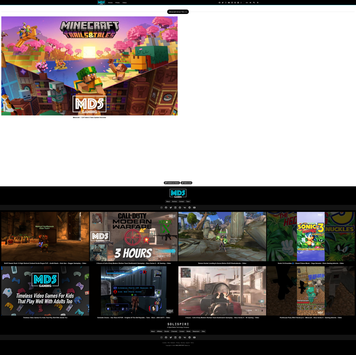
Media (188, 331)
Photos (117, 3)
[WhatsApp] (241, 2)
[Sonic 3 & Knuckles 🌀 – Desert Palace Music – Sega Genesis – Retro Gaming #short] (311, 261)
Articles (110, 3)
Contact (181, 201)
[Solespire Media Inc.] (178, 324)
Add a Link (187, 183)
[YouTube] (228, 2)
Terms (192, 342)
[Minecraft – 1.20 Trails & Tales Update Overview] (89, 114)
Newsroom (196, 331)
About (168, 201)
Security (183, 342)
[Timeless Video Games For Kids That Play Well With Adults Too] (45, 315)
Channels (174, 331)
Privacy (178, 342)
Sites (203, 331)
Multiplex (173, 342)
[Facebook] (219, 2)
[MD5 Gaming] (178, 193)
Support (188, 342)
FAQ (169, 342)
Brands (167, 331)
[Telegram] (189, 207)
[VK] (184, 207)
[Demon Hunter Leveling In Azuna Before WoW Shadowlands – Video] (222, 261)
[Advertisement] (178, 150)
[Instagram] (225, 2)
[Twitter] (222, 2)
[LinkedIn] (232, 2)
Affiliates (159, 331)
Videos (124, 3)
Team (188, 201)
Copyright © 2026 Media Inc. (178, 345)
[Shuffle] (250, 2)
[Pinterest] (235, 2)
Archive (174, 201)
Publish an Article (173, 183)
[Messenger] (238, 2)
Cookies (164, 342)
